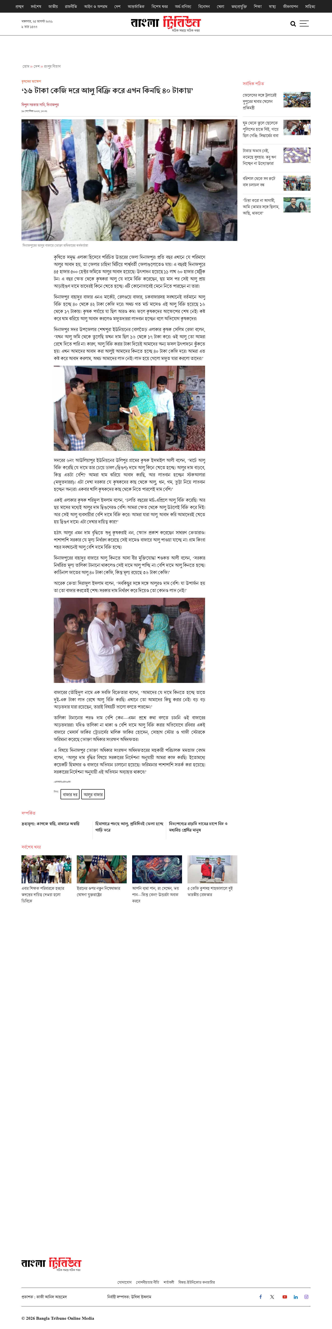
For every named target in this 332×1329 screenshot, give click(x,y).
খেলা (220, 6)
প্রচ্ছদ (19, 6)
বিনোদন (204, 6)
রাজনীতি (71, 6)
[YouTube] (284, 1297)
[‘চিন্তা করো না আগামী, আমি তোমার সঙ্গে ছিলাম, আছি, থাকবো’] (277, 208)
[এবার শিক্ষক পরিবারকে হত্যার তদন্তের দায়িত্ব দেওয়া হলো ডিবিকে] (46, 880)
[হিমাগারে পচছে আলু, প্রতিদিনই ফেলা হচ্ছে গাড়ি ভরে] (129, 828)
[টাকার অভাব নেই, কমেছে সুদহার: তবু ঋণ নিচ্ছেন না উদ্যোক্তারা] (277, 160)
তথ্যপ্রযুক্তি (239, 6)
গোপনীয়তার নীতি (147, 1282)
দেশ (117, 6)
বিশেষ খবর (160, 6)
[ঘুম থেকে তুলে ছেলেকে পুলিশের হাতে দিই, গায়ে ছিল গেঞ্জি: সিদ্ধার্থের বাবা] (277, 132)
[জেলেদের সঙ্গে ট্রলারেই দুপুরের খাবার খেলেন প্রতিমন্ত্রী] (277, 104)
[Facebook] (260, 1297)
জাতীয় (53, 6)
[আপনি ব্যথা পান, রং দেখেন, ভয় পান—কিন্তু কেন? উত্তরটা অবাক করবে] (157, 880)
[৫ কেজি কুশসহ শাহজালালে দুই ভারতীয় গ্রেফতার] (212, 880)
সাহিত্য (310, 6)
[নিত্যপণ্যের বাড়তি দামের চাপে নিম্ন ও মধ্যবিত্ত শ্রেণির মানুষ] (203, 828)
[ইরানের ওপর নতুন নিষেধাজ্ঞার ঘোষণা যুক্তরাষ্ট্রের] (102, 880)
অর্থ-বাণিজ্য (183, 6)
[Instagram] (306, 1297)
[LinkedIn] (296, 1297)
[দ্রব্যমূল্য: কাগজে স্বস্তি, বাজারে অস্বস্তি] (55, 828)
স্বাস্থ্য (272, 6)
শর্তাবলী (169, 1282)
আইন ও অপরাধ (95, 6)
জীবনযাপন (290, 6)
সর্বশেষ (36, 6)
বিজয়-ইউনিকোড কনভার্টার (196, 1282)
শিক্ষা (258, 6)
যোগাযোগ (124, 1282)
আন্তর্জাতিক (136, 6)
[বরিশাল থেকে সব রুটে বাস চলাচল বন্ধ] (277, 184)
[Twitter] (272, 1297)
